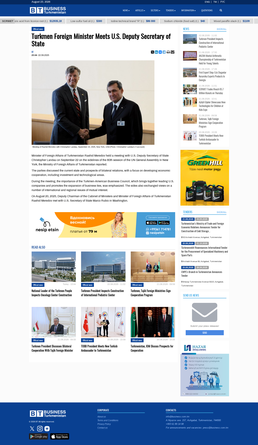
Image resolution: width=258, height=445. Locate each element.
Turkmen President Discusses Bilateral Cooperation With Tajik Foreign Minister (52, 348)
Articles (139, 10)
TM (215, 2)
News (186, 29)
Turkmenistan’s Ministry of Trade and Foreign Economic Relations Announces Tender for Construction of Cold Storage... (202, 227)
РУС (222, 2)
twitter (32, 428)
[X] (152, 52)
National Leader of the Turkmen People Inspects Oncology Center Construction (52, 293)
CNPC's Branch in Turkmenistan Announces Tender (201, 274)
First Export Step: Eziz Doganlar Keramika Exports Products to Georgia (212, 76)
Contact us (102, 428)
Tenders (187, 212)
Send (205, 332)
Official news (38, 28)
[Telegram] (164, 52)
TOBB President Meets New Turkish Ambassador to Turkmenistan (99, 348)
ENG (207, 2)
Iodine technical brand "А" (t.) (122, 21)
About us (101, 416)
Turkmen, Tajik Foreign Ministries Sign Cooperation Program (151, 293)
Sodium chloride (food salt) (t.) (173, 21)
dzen (46, 428)
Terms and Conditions (107, 420)
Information (187, 10)
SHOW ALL (221, 29)
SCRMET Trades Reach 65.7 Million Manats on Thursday (211, 91)
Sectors (154, 10)
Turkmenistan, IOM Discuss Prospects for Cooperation (152, 348)
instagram (39, 428)
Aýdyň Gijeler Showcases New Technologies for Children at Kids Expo (212, 106)
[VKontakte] (160, 52)
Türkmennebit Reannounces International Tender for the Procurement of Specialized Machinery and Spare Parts (204, 251)
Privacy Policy (104, 424)
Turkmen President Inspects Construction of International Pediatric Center (102, 293)
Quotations (207, 10)
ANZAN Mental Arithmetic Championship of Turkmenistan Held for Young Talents (212, 59)
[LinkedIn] (156, 52)
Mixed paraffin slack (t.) (220, 21)
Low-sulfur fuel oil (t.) (75, 21)
